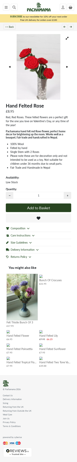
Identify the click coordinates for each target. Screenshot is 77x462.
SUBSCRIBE (16, 16)
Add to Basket (38, 207)
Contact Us (8, 395)
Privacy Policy (9, 422)
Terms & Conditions (12, 426)
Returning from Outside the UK (17, 410)
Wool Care (7, 414)
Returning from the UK (13, 406)
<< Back (9, 26)
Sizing (5, 403)
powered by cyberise (12, 437)
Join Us (6, 418)
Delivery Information (12, 399)
